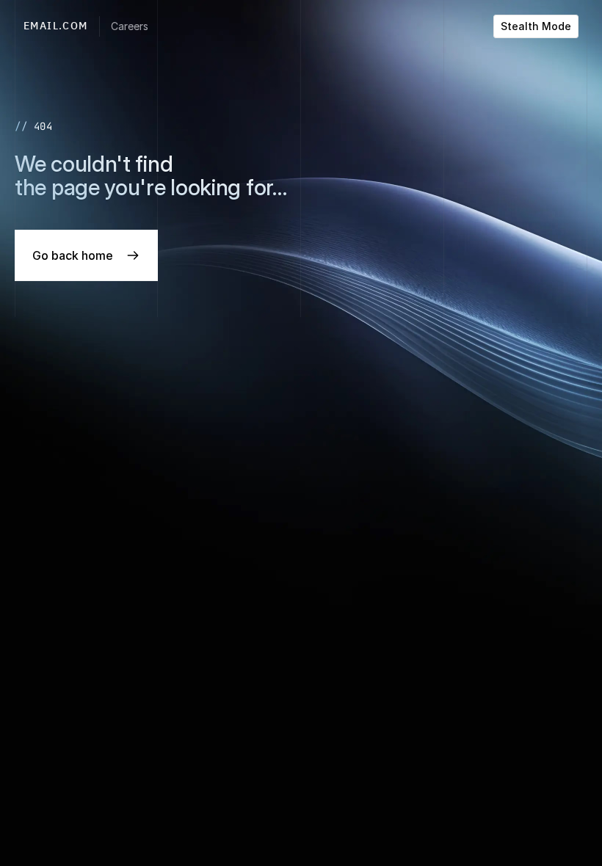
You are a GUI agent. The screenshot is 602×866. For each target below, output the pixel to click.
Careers (129, 26)
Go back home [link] (72, 255)
